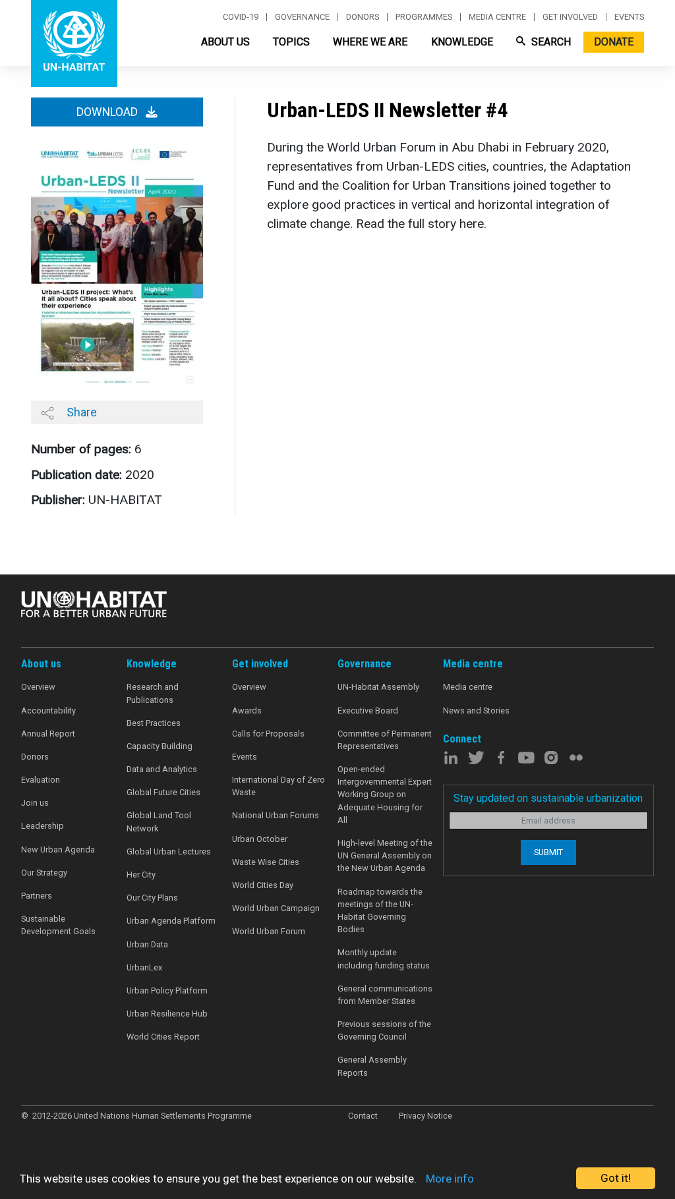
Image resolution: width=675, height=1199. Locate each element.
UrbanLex (144, 967)
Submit (548, 852)
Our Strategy (44, 873)
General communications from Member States (385, 995)
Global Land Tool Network (159, 821)
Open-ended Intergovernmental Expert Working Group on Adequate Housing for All (385, 794)
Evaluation (40, 780)
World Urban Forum (268, 931)
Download (108, 112)
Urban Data (147, 944)
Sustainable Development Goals (58, 925)
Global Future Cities (163, 792)
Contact (363, 1116)
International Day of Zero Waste (278, 786)
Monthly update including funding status (384, 958)
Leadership (42, 826)
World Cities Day (262, 885)
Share (80, 412)
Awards (247, 710)
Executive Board (368, 710)
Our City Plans (152, 898)
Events (629, 17)
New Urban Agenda (58, 849)
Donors (362, 17)
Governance (302, 17)
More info (450, 1178)
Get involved (570, 17)
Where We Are (370, 42)
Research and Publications (153, 693)
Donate (613, 42)
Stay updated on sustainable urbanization (548, 798)
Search (550, 42)
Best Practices (154, 723)
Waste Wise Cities (265, 862)
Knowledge (462, 42)
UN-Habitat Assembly (378, 687)
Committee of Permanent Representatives (385, 740)
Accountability (48, 710)
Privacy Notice (425, 1116)
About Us (225, 42)
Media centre (497, 17)
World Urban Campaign (276, 908)
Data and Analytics (162, 769)
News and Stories (476, 710)
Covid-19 (240, 17)
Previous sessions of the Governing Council (384, 1030)
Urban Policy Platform (167, 990)
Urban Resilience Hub (167, 1013)
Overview (38, 687)
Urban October (259, 839)
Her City (141, 874)
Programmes (424, 17)
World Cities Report (163, 1037)
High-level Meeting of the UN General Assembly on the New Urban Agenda (385, 855)
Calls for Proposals (268, 734)
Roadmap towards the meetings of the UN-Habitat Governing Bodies (380, 911)
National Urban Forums (275, 815)
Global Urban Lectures (169, 851)
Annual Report (48, 734)
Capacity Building (159, 746)
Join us (35, 803)
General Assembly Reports (372, 1066)
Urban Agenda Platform (171, 921)
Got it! (616, 1178)
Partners (36, 896)
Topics (291, 42)
